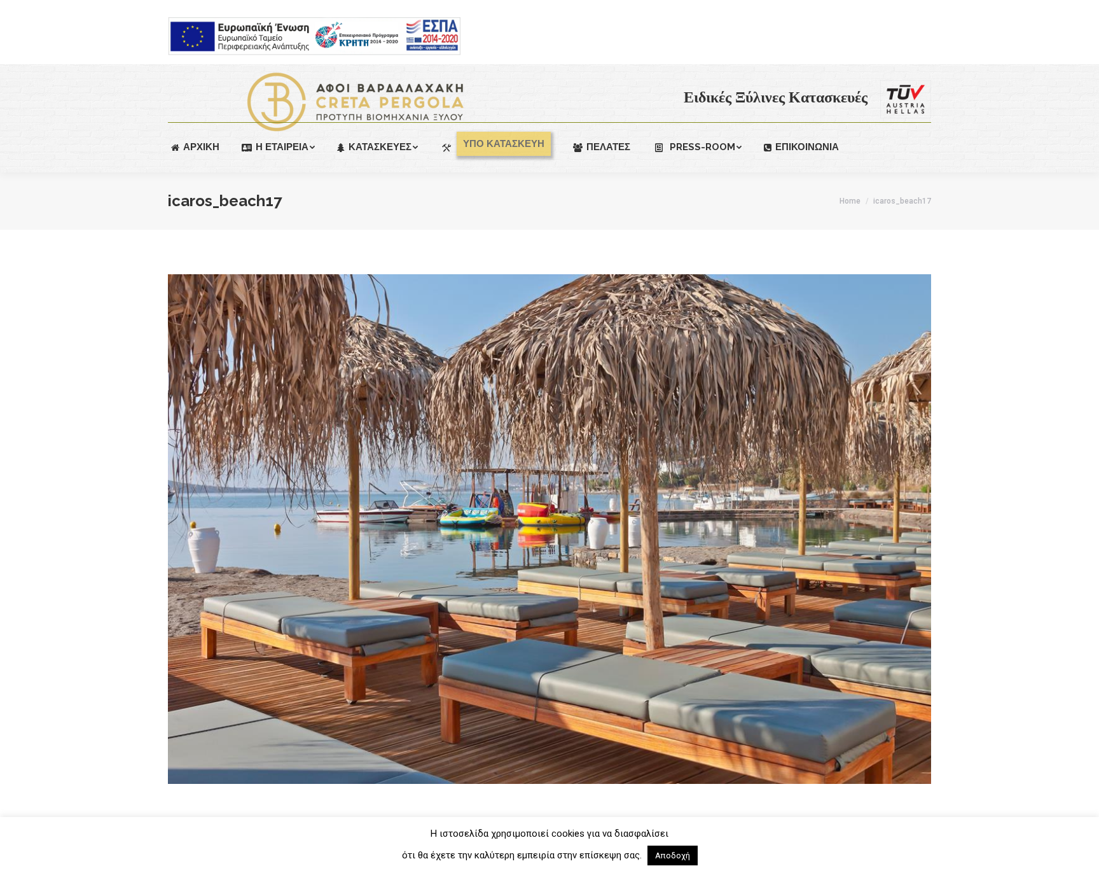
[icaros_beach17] (549, 529)
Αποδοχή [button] (672, 855)
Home (850, 201)
